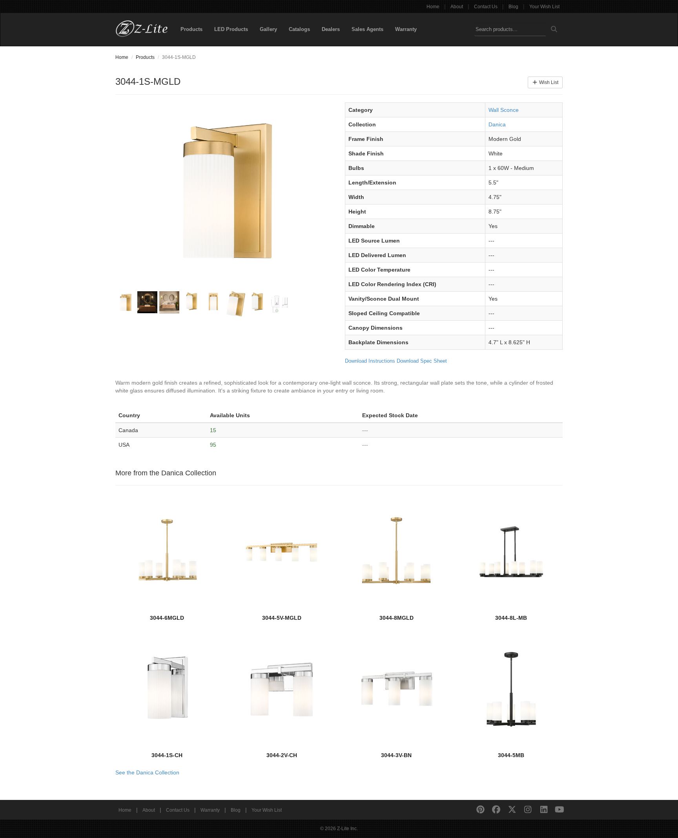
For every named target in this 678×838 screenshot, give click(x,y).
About (456, 6)
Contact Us (486, 6)
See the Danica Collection (147, 772)
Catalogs (299, 29)
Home (432, 6)
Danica (497, 124)
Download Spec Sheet (422, 361)
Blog (513, 6)
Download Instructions (370, 361)
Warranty (406, 29)
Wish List (548, 82)
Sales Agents (367, 29)
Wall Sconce (503, 110)
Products (191, 29)
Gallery (268, 29)
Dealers (331, 29)
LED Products (231, 29)
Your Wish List (544, 6)
